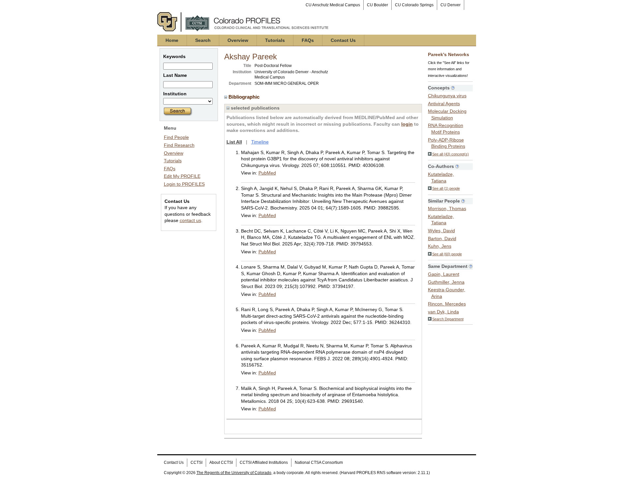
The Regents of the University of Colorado (233, 472)
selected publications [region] (254, 108)
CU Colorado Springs (414, 5)
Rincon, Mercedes (447, 303)
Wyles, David (441, 230)
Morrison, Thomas (447, 208)
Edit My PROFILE (182, 176)
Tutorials (275, 40)
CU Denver (450, 5)
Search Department (448, 319)
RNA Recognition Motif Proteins (445, 129)
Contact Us (343, 40)
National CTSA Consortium (319, 462)
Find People (176, 137)
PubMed (267, 173)
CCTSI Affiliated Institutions (264, 462)
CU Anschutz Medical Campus (333, 5)
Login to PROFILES (184, 184)
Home (172, 40)
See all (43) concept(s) (450, 154)
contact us (190, 220)
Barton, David (442, 238)
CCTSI (196, 462)
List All (234, 141)
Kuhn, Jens (439, 246)
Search (203, 40)
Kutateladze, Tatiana (441, 177)
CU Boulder (377, 5)
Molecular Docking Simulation (447, 114)
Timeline (260, 141)
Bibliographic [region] (244, 97)
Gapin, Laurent (443, 274)
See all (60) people (447, 254)
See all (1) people (446, 188)
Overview (237, 40)
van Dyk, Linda (443, 311)
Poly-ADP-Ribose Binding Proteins (446, 143)
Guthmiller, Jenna (446, 282)
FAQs (308, 40)
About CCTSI (221, 462)
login (407, 124)
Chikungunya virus (447, 95)
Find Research (179, 145)
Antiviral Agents (444, 103)
